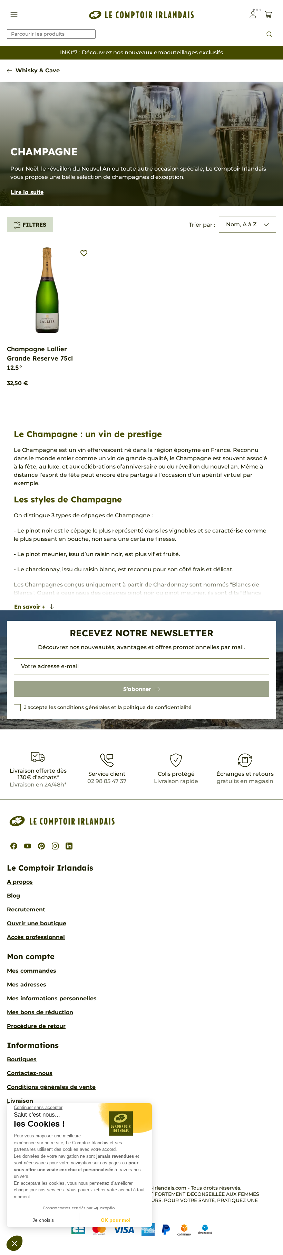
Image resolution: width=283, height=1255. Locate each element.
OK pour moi (115, 1220)
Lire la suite (27, 192)
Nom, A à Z (241, 224)
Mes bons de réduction (40, 1012)
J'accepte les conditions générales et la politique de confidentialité (108, 707)
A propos (20, 882)
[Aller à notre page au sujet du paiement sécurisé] (141, 1229)
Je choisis (43, 1220)
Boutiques (22, 1059)
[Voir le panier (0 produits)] (268, 14)
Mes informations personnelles (52, 998)
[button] (14, 1243)
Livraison (20, 1101)
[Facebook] (14, 846)
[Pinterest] (41, 846)
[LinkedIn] (69, 846)
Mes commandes (31, 970)
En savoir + (30, 606)
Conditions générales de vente (51, 1087)
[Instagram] (55, 846)
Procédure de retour (36, 1026)
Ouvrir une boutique (36, 923)
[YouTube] (28, 846)
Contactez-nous (29, 1073)
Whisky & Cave (38, 70)
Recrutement (26, 909)
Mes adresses (26, 984)
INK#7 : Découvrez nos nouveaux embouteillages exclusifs (141, 52)
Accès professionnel (36, 937)
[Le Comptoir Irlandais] (141, 14)
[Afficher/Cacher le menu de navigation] (14, 14)
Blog (13, 895)
